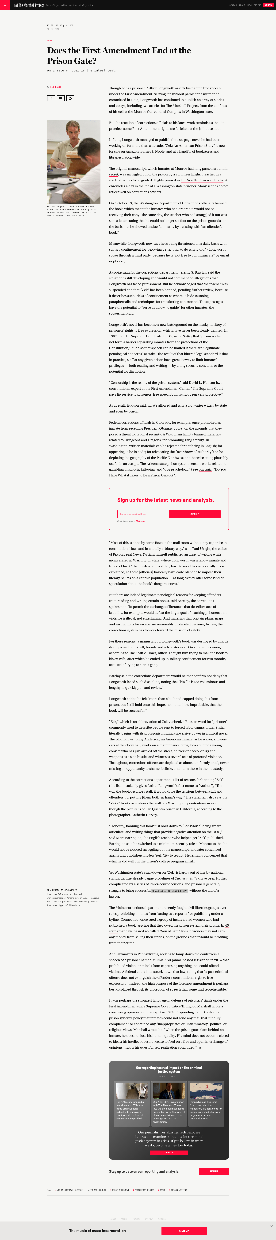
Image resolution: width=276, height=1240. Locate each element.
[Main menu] (5, 5)
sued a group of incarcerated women (177, 919)
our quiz (205, 469)
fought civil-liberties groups (198, 908)
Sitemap (149, 1219)
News (49, 40)
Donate (268, 5)
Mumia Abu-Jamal (166, 960)
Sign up (195, 514)
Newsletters (254, 5)
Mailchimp (140, 521)
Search (233, 5)
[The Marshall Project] (28, 5)
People (124, 1219)
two (145, 106)
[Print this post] (70, 98)
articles (154, 106)
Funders (162, 1219)
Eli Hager (55, 86)
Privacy (136, 1219)
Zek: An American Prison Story (189, 145)
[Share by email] (61, 98)
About (242, 5)
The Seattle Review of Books (202, 180)
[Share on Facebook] (51, 98)
